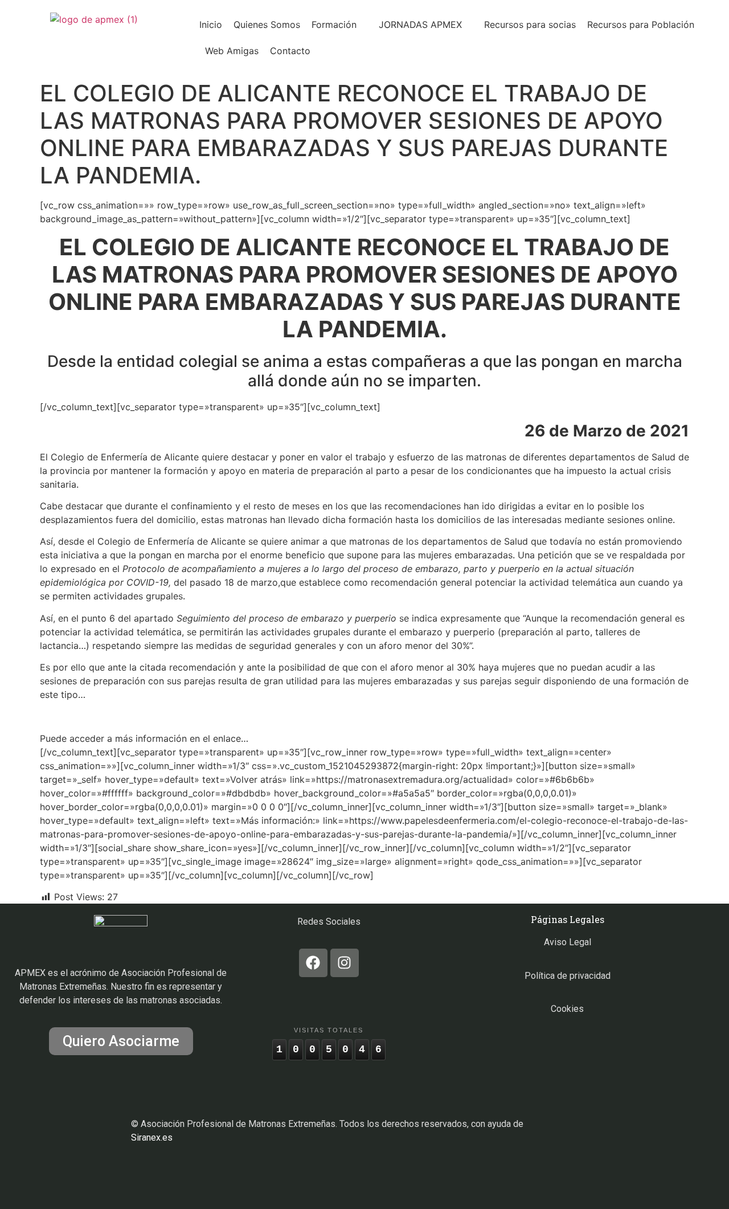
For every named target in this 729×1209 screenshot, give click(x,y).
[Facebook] (313, 963)
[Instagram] (344, 963)
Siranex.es (152, 1137)
